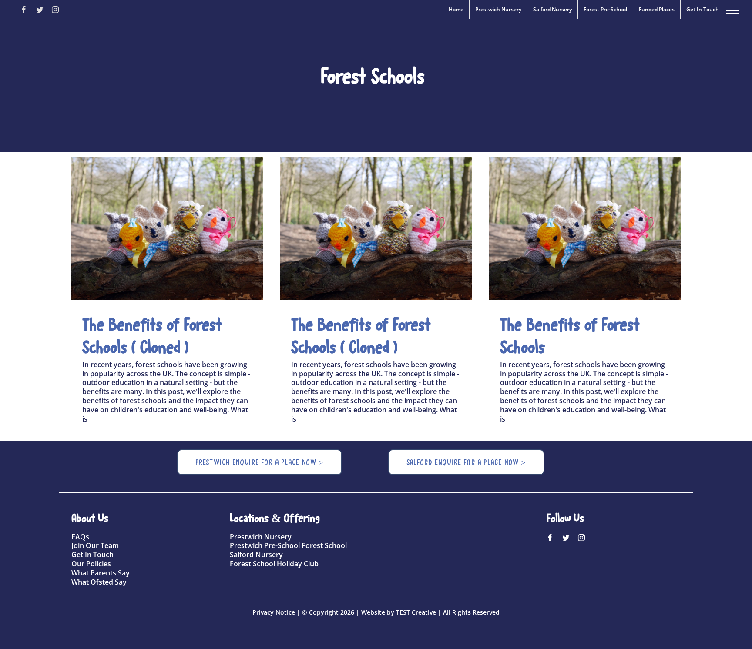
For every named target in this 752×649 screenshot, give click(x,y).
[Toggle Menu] (732, 10)
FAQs (80, 537)
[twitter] (565, 537)
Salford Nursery (256, 554)
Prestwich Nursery (261, 537)
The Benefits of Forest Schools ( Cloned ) (151, 228)
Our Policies (91, 564)
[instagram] (581, 537)
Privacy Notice (273, 612)
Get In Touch (92, 554)
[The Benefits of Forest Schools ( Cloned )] (167, 228)
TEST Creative (416, 612)
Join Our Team (95, 545)
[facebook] (550, 537)
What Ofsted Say (99, 582)
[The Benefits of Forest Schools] (585, 228)
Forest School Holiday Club (274, 564)
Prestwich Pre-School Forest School (288, 545)
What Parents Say (100, 573)
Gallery (182, 228)
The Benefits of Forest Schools (569, 228)
